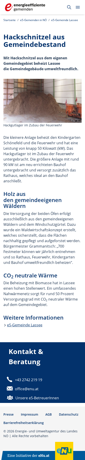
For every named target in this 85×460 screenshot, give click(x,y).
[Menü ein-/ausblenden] (78, 7)
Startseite (9, 20)
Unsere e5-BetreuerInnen (37, 397)
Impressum (29, 414)
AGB (48, 414)
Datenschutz (68, 414)
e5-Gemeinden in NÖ (33, 20)
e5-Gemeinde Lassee (64, 20)
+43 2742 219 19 (28, 379)
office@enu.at (27, 388)
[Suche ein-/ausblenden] (69, 7)
